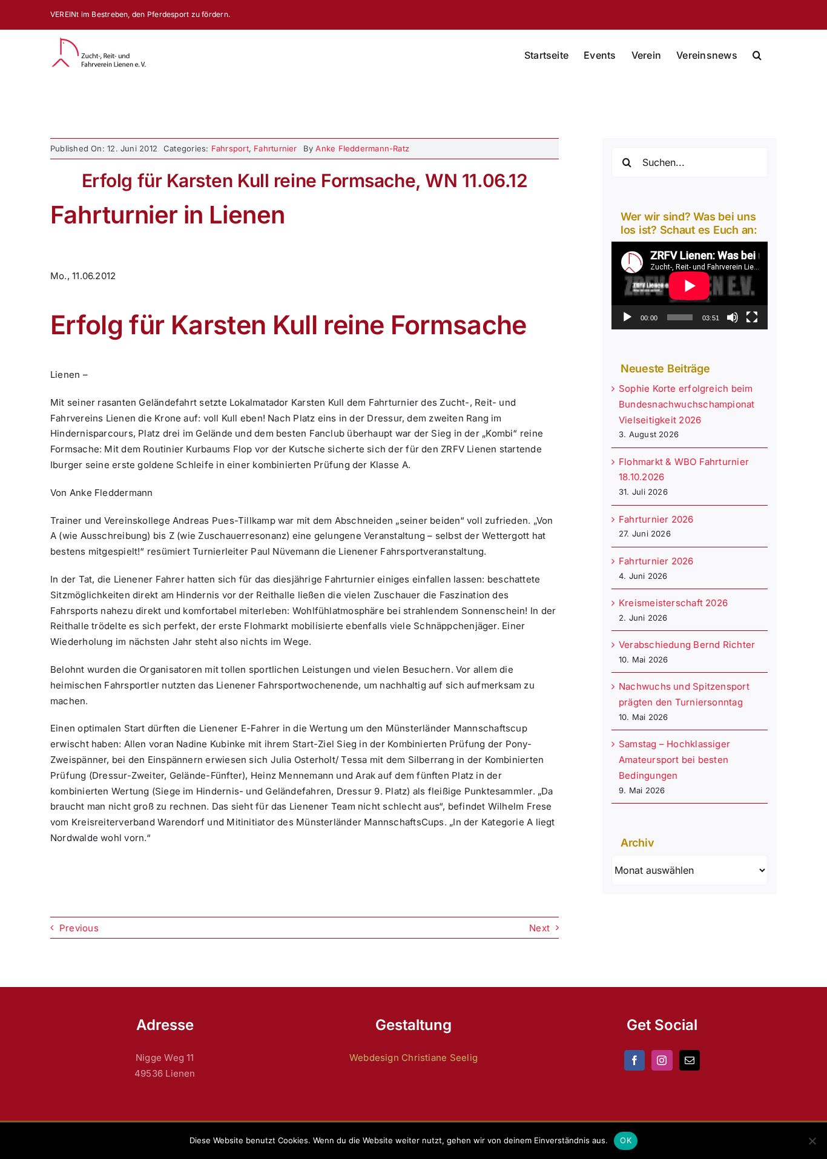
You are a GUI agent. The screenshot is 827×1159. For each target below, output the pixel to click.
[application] (689, 285)
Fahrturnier (275, 148)
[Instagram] (661, 1060)
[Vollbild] (752, 317)
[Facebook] (634, 1060)
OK (625, 1140)
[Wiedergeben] (627, 317)
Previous (79, 928)
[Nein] (812, 1141)
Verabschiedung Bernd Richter (687, 644)
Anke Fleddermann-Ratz (362, 148)
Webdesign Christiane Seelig (413, 1057)
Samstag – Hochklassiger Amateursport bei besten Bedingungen (674, 759)
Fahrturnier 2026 (656, 519)
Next (539, 928)
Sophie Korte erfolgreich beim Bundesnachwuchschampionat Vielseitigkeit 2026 (687, 404)
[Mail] (689, 1060)
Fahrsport (230, 148)
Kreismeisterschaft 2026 (673, 603)
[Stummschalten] (733, 317)
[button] (757, 55)
